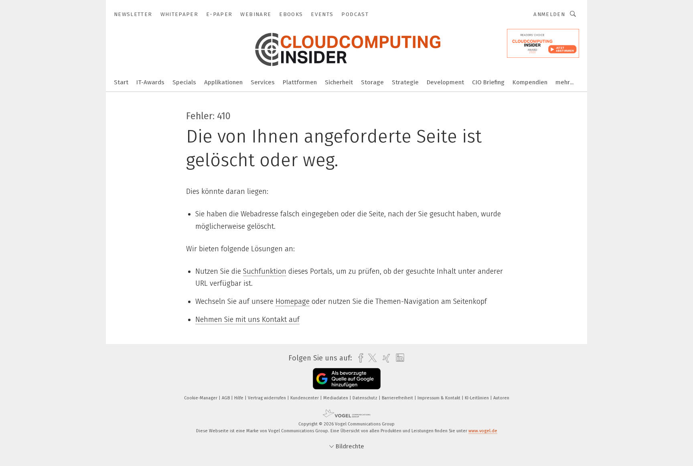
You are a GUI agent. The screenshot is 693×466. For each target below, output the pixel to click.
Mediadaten (336, 398)
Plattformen (300, 82)
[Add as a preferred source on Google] (347, 378)
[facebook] (359, 358)
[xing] (384, 358)
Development (445, 82)
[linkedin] (398, 358)
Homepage (293, 301)
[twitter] (370, 358)
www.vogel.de (482, 430)
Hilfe (239, 398)
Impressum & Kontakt (439, 398)
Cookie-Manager (201, 398)
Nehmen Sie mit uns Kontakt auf (247, 319)
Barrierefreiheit (398, 398)
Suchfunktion (264, 271)
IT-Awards (150, 82)
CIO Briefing (488, 82)
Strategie (405, 82)
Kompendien (530, 82)
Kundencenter (305, 398)
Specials (184, 82)
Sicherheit (339, 82)
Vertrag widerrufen (267, 398)
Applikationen (223, 82)
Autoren (501, 398)
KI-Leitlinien (477, 398)
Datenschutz (366, 398)
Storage (372, 82)
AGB (226, 398)
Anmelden (549, 14)
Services (263, 82)
